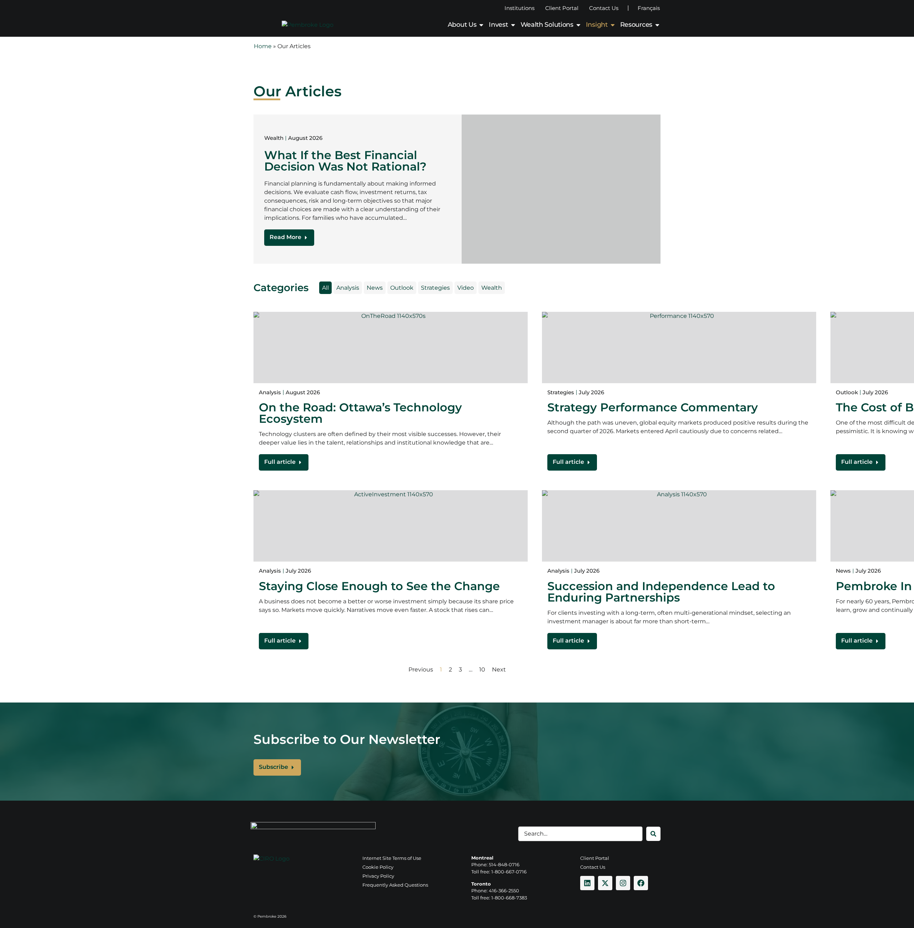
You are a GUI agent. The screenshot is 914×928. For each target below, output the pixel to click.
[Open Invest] (513, 25)
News (375, 287)
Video (465, 287)
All (325, 287)
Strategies (435, 287)
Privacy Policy (378, 876)
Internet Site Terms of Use (391, 858)
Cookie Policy (377, 867)
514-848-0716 (504, 864)
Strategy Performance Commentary (652, 407)
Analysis (347, 287)
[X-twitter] (605, 883)
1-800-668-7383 (509, 898)
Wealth (491, 287)
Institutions (519, 8)
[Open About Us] (481, 25)
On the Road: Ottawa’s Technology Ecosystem (360, 413)
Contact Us (603, 8)
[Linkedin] (587, 883)
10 (482, 669)
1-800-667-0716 (509, 871)
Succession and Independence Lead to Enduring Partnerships (661, 591)
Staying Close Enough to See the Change (379, 586)
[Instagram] (623, 883)
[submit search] (653, 834)
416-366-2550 (504, 890)
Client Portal (561, 8)
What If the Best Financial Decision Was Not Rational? (345, 160)
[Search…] (580, 833)
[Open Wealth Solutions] (578, 25)
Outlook (401, 287)
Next (499, 669)
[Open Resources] (657, 25)
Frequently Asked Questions (395, 885)
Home (263, 46)
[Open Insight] (612, 25)
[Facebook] (641, 883)
